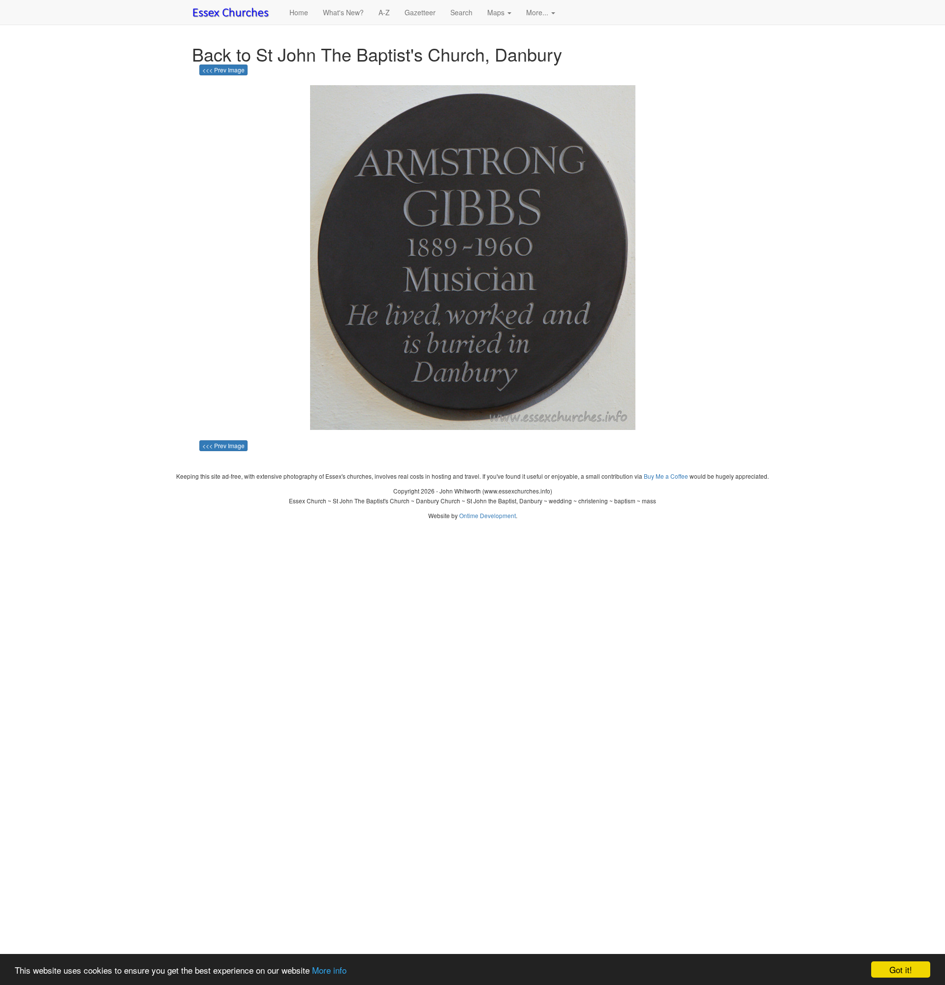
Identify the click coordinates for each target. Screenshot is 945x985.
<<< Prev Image (223, 70)
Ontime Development (487, 515)
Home (298, 12)
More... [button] (538, 12)
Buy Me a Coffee (666, 476)
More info (329, 970)
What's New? (343, 12)
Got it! (900, 969)
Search (461, 12)
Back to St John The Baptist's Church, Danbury (377, 53)
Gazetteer (420, 12)
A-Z (384, 12)
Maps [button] (496, 12)
